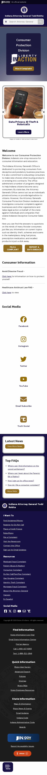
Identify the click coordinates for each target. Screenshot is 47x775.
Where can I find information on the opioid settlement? (23, 467)
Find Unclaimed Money (13, 520)
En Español (8, 599)
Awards (22, 727)
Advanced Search (22, 672)
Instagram (23, 346)
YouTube (23, 386)
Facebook (23, 326)
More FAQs (12, 491)
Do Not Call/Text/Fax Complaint (17, 574)
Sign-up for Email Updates (14, 550)
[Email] (24, 611)
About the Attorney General (15, 591)
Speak (22, 753)
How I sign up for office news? (21, 481)
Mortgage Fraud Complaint (15, 586)
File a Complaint (10, 537)
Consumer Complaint (12, 570)
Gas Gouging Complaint (13, 578)
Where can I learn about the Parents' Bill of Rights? (24, 475)
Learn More (23, 132)
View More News (14, 446)
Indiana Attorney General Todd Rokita (24, 16)
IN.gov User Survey (22, 667)
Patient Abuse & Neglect (14, 566)
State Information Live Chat (22, 635)
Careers (6, 595)
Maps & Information (22, 704)
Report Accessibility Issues (22, 746)
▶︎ (45, 111)
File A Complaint (23, 68)
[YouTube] (19, 611)
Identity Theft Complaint (14, 582)
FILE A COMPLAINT (13, 248)
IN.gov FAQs (22, 685)
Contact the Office (11, 545)
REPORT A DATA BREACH (34, 248)
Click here (7, 276)
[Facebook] (5, 611)
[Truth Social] (28, 611)
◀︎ (4, 111)
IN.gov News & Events (22, 708)
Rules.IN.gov (8, 533)
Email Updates (22, 713)
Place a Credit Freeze (12, 529)
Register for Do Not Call (13, 525)
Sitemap (22, 681)
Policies (22, 676)
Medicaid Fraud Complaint (14, 561)
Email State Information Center (22, 639)
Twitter (23, 366)
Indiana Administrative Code (22, 722)
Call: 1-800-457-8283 (22, 649)
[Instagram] (14, 611)
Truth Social (23, 426)
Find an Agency (22, 644)
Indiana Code (22, 718)
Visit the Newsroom (11, 541)
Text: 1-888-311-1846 (22, 653)
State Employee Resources (22, 690)
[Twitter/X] (10, 611)
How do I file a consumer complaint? (24, 485)
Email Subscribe (23, 406)
